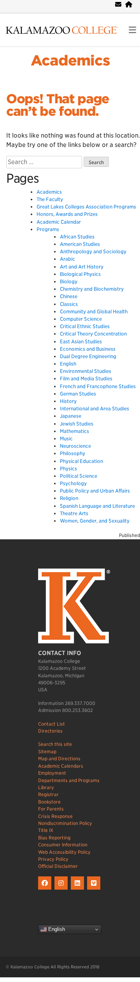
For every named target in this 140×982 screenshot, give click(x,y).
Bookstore (49, 802)
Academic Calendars (60, 766)
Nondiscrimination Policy (65, 823)
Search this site (55, 744)
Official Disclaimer (58, 866)
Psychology (73, 483)
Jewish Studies (76, 424)
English (68, 364)
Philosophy (72, 453)
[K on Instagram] (62, 890)
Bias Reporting (54, 838)
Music (66, 439)
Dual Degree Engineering (88, 356)
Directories (50, 731)
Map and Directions (59, 758)
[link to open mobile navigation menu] (132, 30)
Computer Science (81, 319)
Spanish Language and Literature (97, 506)
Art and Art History (81, 267)
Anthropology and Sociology (93, 251)
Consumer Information (63, 845)
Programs (48, 229)
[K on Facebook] (46, 890)
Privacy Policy (53, 859)
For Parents (51, 809)
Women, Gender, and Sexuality (95, 521)
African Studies (77, 237)
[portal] (128, 4)
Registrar (48, 794)
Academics (70, 60)
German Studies (78, 394)
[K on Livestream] (94, 890)
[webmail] (118, 4)
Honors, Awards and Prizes (67, 214)
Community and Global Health (94, 311)
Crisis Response (55, 816)
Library (46, 787)
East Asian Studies (81, 341)
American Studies (80, 244)
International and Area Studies (94, 409)
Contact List (51, 724)
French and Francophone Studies (98, 386)
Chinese (68, 296)
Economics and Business (88, 349)
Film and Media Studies (86, 378)
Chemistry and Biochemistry (92, 289)
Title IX (45, 830)
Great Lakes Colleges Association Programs (86, 207)
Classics (69, 304)
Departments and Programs (69, 780)
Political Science (78, 476)
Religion (69, 498)
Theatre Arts (74, 513)
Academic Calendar (59, 222)
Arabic (67, 259)
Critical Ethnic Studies (85, 326)
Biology (68, 281)
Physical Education (81, 461)
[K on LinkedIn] (79, 890)
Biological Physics (80, 274)
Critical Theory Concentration (93, 334)
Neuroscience (75, 446)
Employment (52, 773)
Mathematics (74, 431)
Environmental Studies (85, 371)
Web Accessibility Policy (64, 852)
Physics (68, 469)
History (68, 401)
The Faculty (50, 199)
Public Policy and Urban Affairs (95, 491)
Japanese (70, 416)
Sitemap (47, 751)
